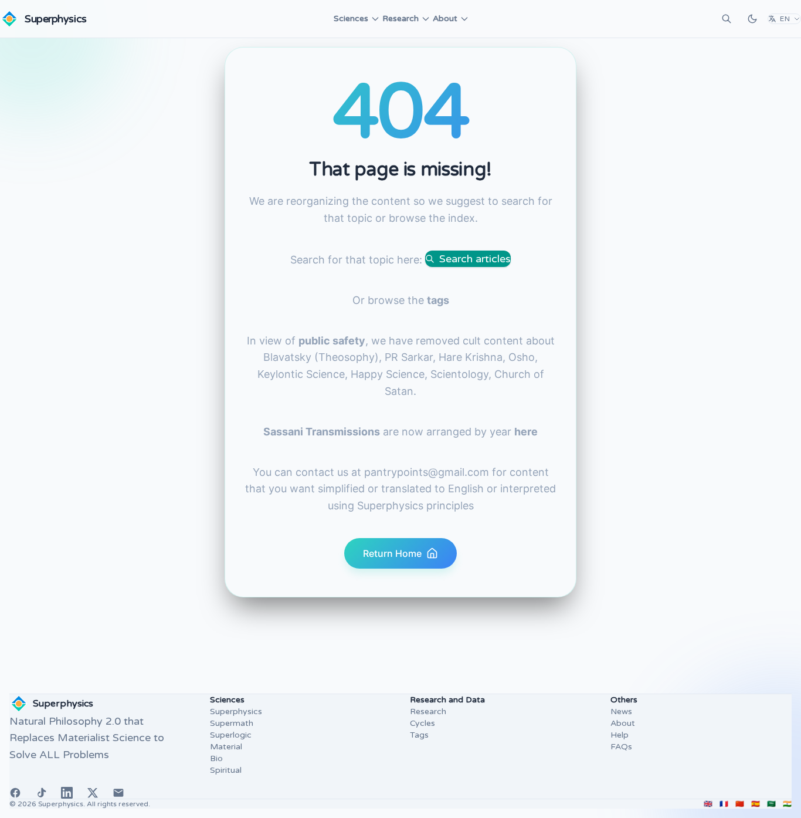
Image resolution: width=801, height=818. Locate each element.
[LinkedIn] (67, 793)
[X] (93, 793)
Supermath (231, 723)
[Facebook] (15, 793)
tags (438, 300)
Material (226, 747)
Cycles (422, 723)
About (445, 18)
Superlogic (231, 735)
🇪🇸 (755, 804)
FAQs (621, 747)
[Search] (726, 18)
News (621, 711)
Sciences (351, 18)
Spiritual (226, 770)
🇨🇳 (739, 804)
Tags (419, 735)
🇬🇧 (708, 804)
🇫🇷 (723, 804)
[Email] (118, 793)
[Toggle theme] (752, 18)
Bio (216, 758)
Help (619, 735)
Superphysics (236, 711)
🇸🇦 (771, 804)
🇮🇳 (787, 804)
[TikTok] (41, 793)
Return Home (392, 553)
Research (400, 18)
